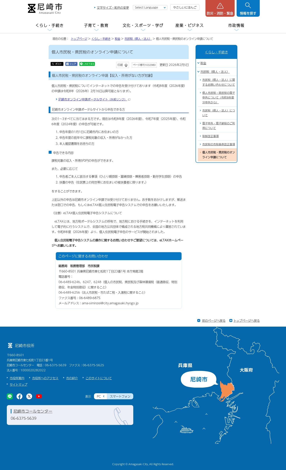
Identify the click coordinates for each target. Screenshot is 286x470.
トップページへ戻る (246, 320)
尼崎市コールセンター (32, 411)
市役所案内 (17, 378)
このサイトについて (99, 378)
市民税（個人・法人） (138, 39)
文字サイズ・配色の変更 (113, 7)
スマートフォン (120, 396)
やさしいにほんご (185, 7)
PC (99, 396)
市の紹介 (72, 378)
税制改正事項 (210, 136)
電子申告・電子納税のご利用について (218, 125)
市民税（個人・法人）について (218, 112)
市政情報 (236, 25)
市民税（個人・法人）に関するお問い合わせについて (218, 82)
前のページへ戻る (213, 320)
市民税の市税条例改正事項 (218, 144)
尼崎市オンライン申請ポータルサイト (92, 99)
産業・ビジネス (189, 25)
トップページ (79, 39)
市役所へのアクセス (45, 378)
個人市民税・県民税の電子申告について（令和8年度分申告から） (218, 97)
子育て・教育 (96, 25)
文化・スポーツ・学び (143, 25)
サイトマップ (18, 384)
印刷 (120, 65)
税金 (117, 39)
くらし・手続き (49, 25)
